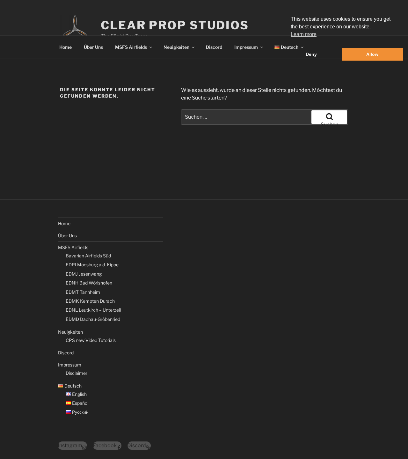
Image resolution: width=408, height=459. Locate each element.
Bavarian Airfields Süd (88, 255)
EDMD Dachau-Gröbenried (93, 319)
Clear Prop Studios (175, 25)
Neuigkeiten (176, 47)
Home (65, 47)
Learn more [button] (304, 34)
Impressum (246, 47)
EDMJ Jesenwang (84, 274)
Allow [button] (372, 54)
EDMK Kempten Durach (90, 301)
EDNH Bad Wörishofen (89, 282)
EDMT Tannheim (83, 292)
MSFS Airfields (131, 47)
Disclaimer (76, 373)
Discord (214, 47)
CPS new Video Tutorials (91, 340)
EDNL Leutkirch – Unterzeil (93, 310)
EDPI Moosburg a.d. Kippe (92, 264)
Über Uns (93, 47)
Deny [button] (311, 54)
